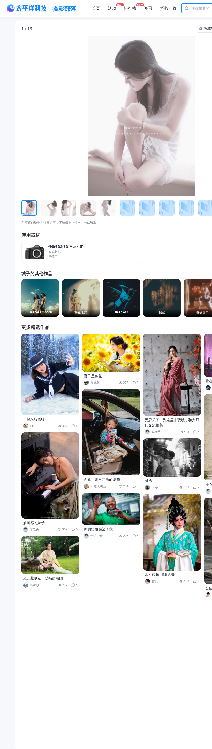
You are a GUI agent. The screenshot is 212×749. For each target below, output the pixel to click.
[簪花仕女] (81, 298)
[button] (45, 116)
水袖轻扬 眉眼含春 (160, 574)
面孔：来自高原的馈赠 (102, 479)
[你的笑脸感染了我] (111, 509)
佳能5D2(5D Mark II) (66, 247)
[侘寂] (162, 298)
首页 (96, 8)
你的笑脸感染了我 (98, 529)
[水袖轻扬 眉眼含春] (172, 532)
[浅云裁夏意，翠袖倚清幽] (50, 555)
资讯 (148, 8)
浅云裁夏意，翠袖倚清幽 (43, 578)
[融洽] (172, 457)
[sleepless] (121, 298)
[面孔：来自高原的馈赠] (111, 432)
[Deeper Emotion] (40, 298)
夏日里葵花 (93, 375)
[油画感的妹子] (50, 475)
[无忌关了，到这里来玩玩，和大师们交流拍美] (172, 375)
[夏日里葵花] (111, 353)
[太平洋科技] (27, 8)
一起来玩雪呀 (34, 419)
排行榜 (130, 8)
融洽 (148, 480)
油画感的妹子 (34, 522)
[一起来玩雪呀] (50, 374)
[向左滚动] (26, 208)
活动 (112, 8)
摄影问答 (168, 8)
